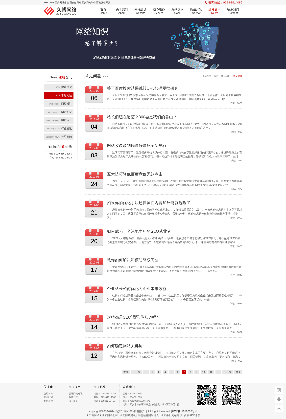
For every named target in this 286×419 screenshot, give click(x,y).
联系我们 (233, 11)
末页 (238, 372)
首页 (103, 11)
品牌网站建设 (76, 393)
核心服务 (159, 11)
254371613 (136, 397)
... (146, 372)
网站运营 (59, 120)
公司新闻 (59, 136)
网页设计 (60, 103)
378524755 (136, 393)
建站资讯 (214, 11)
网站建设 (140, 11)
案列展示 (177, 11)
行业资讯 (59, 128)
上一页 (136, 372)
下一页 (227, 372)
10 (203, 372)
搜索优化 (63, 87)
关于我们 (122, 11)
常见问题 (64, 95)
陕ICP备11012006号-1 (184, 411)
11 (211, 372)
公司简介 (48, 393)
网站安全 (60, 111)
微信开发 (196, 11)
